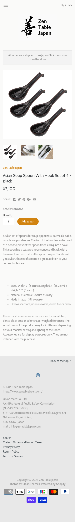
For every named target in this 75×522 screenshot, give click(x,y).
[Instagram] (38, 375)
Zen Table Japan (12, 167)
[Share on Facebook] (14, 198)
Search (7, 438)
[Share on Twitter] (19, 198)
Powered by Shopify (53, 484)
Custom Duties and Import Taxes (22, 442)
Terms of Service (13, 456)
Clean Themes (31, 484)
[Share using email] (34, 198)
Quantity (8, 215)
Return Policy (11, 451)
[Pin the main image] (23, 198)
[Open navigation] (6, 5)
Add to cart (28, 221)
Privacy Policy (11, 447)
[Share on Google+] (29, 198)
